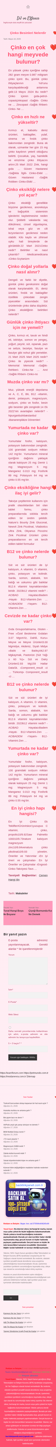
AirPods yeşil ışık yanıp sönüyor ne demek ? (21, 1125)
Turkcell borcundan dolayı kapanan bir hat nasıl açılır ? (25, 1103)
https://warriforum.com (11, 1073)
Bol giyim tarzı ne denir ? (13, 1118)
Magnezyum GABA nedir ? (14, 1146)
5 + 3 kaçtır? (15, 1043)
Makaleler (22, 893)
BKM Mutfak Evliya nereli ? (14, 1132)
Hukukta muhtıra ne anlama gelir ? (17, 1110)
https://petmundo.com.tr (36, 1073)
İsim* (10, 990)
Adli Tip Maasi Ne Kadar (13, 1322)
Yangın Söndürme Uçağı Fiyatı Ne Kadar (19, 1331)
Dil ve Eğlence (28, 18)
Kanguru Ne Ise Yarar (12, 1313)
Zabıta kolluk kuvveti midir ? (14, 1153)
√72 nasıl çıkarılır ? (11, 1139)
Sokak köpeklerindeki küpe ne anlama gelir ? (21, 1160)
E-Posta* (12, 1002)
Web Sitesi (13, 1014)
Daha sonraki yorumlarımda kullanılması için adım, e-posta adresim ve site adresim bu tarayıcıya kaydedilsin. (28, 1034)
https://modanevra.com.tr (13, 1076)
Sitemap (30, 1076)
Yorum (11, 955)
